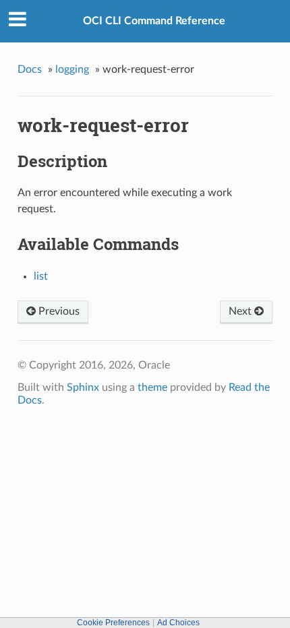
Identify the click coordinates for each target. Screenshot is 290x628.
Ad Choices (178, 622)
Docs (30, 69)
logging (72, 69)
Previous (58, 311)
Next (241, 311)
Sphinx (83, 387)
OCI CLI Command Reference (154, 20)
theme (152, 387)
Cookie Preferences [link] (113, 622)
